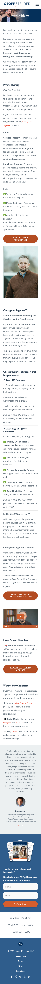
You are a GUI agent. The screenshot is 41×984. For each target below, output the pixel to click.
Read (15, 731)
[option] (20, 786)
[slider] (20, 626)
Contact (17, 932)
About (30, 925)
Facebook (20, 723)
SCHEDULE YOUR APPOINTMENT (20, 238)
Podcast (26, 918)
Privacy (20, 966)
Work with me (16, 925)
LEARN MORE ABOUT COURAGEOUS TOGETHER (20, 595)
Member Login (20, 956)
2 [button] (22, 825)
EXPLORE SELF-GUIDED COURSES (20, 669)
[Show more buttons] (36, 626)
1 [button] (18, 825)
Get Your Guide (21, 904)
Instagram (7, 723)
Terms (20, 961)
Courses (14, 918)
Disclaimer (20, 971)
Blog (27, 932)
